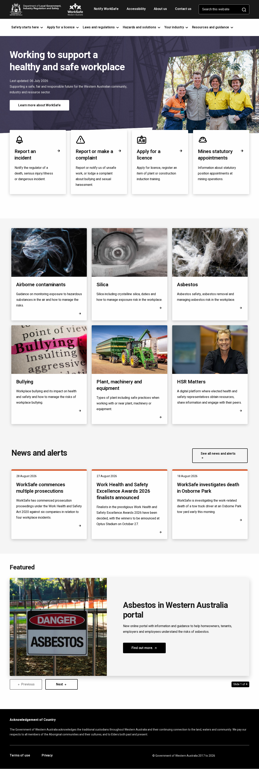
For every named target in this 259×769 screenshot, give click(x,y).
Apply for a (61, 27)
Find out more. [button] (149, 649)
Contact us (183, 8)
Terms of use (20, 755)
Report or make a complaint (94, 155)
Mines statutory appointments (215, 155)
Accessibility (136, 10)
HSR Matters (191, 382)
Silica (102, 284)
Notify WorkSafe (106, 8)
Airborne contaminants (41, 284)
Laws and (99, 27)
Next (60, 684)
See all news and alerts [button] (218, 453)
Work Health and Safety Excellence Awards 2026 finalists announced (123, 491)
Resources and (211, 27)
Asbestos (187, 284)
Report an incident (25, 155)
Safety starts (25, 27)
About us (160, 8)
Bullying (24, 381)
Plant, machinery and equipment (119, 385)
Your (174, 27)
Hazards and (140, 27)
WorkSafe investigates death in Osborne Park (208, 488)
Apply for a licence (148, 155)
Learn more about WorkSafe (39, 105)
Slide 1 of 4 (240, 684)
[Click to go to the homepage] (46, 9)
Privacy (47, 755)
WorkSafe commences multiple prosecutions (40, 488)
